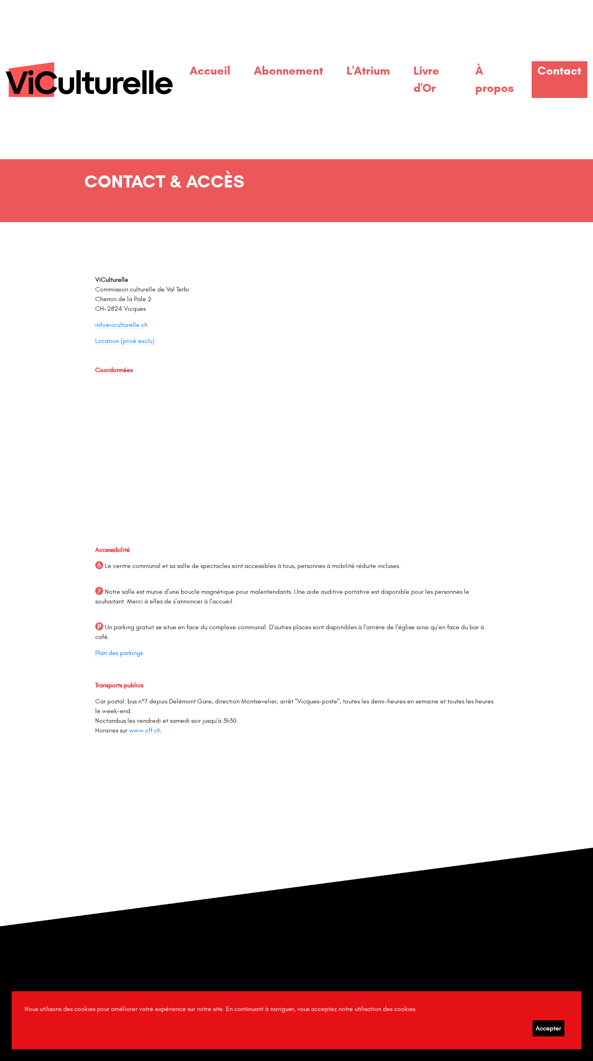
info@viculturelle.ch (121, 325)
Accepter (548, 1028)
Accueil (210, 70)
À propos (494, 79)
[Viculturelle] (89, 80)
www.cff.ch (145, 730)
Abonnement (288, 70)
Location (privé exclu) (125, 341)
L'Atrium (368, 70)
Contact (559, 70)
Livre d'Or (426, 79)
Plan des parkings (119, 653)
